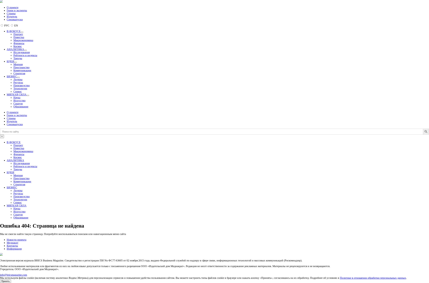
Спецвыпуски (15, 19)
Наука (16, 97)
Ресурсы (18, 82)
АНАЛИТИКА (15, 49)
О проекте (12, 7)
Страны (11, 13)
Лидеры (17, 79)
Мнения (18, 64)
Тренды (17, 58)
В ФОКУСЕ (14, 31)
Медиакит (12, 242)
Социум (18, 103)
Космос (17, 46)
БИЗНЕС (12, 76)
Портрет (18, 34)
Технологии (20, 88)
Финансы (18, 43)
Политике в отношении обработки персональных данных (373, 277)
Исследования (21, 52)
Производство (21, 85)
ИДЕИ (10, 61)
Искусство (19, 100)
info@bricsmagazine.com (13, 274)
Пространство (21, 67)
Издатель (12, 16)
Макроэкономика (23, 40)
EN (16, 25)
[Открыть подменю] (22, 32)
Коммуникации (22, 70)
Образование (20, 106)
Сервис (17, 91)
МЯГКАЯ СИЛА (16, 94)
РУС (7, 25)
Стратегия (19, 73)
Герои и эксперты (17, 10)
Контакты (12, 245)
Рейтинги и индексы (25, 55)
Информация (14, 248)
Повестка (18, 37)
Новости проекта (16, 239)
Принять (5, 281)
